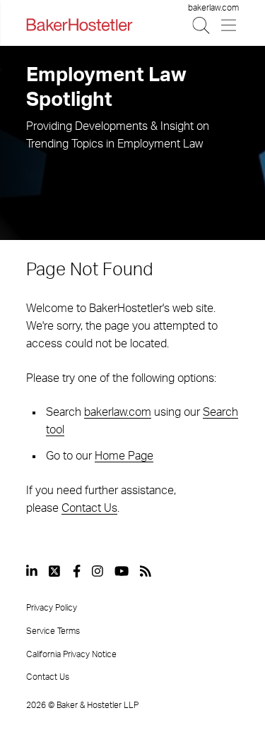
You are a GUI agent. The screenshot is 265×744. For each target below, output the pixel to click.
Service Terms (53, 631)
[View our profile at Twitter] (55, 571)
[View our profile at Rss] (145, 571)
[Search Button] (201, 25)
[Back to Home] (79, 25)
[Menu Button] (229, 25)
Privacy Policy (51, 608)
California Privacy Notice (71, 654)
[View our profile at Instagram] (97, 571)
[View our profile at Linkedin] (31, 571)
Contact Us (89, 508)
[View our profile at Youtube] (121, 571)
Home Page (124, 456)
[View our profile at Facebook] (77, 571)
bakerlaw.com (213, 8)
